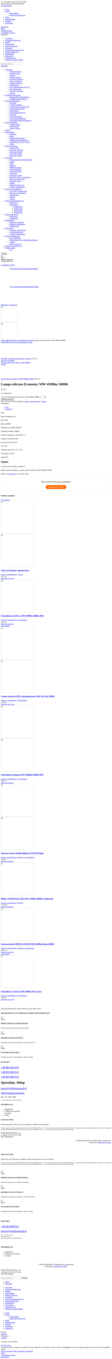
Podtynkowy (14, 205)
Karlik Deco (18, 207)
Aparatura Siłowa (11, 122)
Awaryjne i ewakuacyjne (18, 191)
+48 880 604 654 (10, 1067)
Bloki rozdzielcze (16, 71)
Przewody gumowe (16, 150)
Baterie (7, 130)
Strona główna (6, 340)
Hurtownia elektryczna (17, 15)
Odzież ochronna (15, 171)
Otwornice (13, 173)
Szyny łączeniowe (16, 117)
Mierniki (13, 165)
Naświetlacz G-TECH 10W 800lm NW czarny (21, 991)
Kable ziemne (14, 148)
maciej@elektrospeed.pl (14, 1088)
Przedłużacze (14, 85)
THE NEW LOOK (104, 1142)
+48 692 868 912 (10, 1072)
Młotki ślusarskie (15, 167)
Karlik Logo (18, 209)
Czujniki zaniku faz (16, 232)
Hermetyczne (14, 226)
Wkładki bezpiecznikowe (18, 99)
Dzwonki (13, 103)
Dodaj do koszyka (7, 399)
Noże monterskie (15, 169)
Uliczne (12, 199)
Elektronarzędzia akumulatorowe (21, 160)
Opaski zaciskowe (16, 83)
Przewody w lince (16, 156)
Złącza (12, 144)
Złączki (12, 93)
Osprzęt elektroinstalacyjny (14, 201)
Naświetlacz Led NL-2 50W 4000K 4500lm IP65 (22, 616)
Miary (12, 164)
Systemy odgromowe (12, 236)
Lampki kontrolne (16, 105)
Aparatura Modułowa (12, 101)
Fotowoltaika (14, 13)
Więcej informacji (13, 1351)
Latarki (12, 162)
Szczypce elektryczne (17, 179)
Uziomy (12, 242)
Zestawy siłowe (15, 128)
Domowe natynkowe (17, 222)
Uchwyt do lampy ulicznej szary (15, 570)
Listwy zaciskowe (16, 81)
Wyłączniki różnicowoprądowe (20, 120)
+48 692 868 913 (10, 1076)
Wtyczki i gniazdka (16, 91)
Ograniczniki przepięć (17, 109)
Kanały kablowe (15, 77)
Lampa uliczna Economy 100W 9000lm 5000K (17, 379)
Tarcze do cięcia (15, 181)
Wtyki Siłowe (14, 126)
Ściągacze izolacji (16, 175)
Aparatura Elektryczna (13, 95)
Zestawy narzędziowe (17, 187)
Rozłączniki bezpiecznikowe (19, 97)
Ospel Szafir (18, 212)
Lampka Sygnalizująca (17, 234)
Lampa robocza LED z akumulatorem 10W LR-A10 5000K (28, 696)
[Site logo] (6, 6)
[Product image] (17, 566)
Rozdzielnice (9, 220)
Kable (12, 136)
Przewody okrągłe (16, 152)
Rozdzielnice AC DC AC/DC (20, 142)
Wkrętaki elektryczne (17, 185)
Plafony (12, 197)
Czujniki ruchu (15, 73)
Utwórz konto (5, 1345)
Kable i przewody (11, 146)
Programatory (14, 111)
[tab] (58, 407)
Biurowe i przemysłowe (18, 193)
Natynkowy (14, 203)
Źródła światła (10, 248)
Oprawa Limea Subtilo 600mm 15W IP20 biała (22, 853)
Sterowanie (9, 228)
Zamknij (4, 1334)
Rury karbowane (15, 89)
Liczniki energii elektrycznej (19, 107)
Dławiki (12, 75)
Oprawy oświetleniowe (13, 189)
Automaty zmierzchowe (18, 230)
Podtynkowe (14, 218)
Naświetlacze (14, 195)
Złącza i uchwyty (16, 244)
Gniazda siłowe (15, 124)
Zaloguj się (9, 1328)
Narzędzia (8, 158)
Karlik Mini (18, 211)
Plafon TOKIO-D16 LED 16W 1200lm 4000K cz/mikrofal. (27, 899)
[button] (7, 624)
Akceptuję (29, 1351)
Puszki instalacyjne (11, 214)
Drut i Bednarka (15, 238)
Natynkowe (14, 216)
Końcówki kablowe (16, 79)
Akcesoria (8, 70)
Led (11, 250)
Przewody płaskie (16, 154)
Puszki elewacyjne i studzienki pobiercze (24, 240)
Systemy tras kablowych (13, 246)
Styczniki (13, 115)
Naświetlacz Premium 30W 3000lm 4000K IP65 (22, 775)
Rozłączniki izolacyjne (17, 113)
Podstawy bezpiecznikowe (19, 140)
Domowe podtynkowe (17, 224)
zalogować (12, 474)
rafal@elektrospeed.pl (12, 1093)
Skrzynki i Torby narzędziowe (20, 177)
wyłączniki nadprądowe (18, 118)
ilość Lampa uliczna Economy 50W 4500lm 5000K (21, 397)
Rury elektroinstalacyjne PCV (20, 87)
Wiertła (12, 183)
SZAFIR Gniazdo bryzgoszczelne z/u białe (16, 359)
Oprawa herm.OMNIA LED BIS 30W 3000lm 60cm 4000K (27, 944)
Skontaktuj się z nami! (56, 487)
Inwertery (13, 134)
